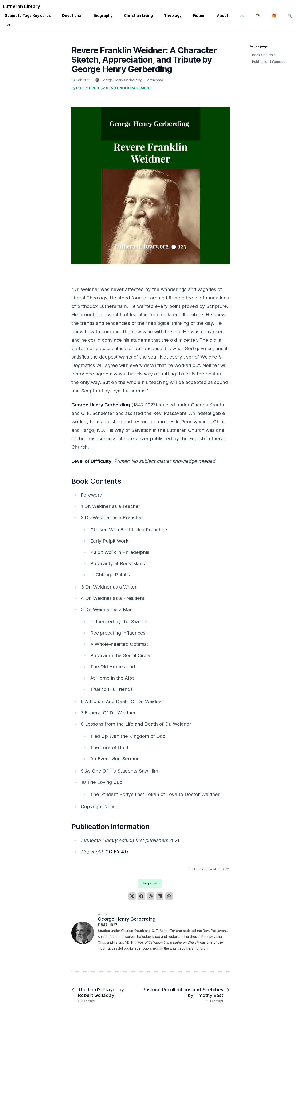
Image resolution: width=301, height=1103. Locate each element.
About (222, 15)
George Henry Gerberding (126, 919)
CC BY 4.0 (116, 851)
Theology (173, 15)
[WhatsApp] (169, 896)
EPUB (93, 88)
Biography (103, 15)
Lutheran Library (21, 6)
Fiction (199, 15)
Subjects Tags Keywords (28, 15)
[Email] (150, 896)
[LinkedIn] (159, 896)
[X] (132, 896)
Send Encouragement (128, 88)
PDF (79, 88)
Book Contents (264, 55)
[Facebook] (141, 896)
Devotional (72, 15)
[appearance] (8, 24)
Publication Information (270, 62)
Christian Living (138, 15)
